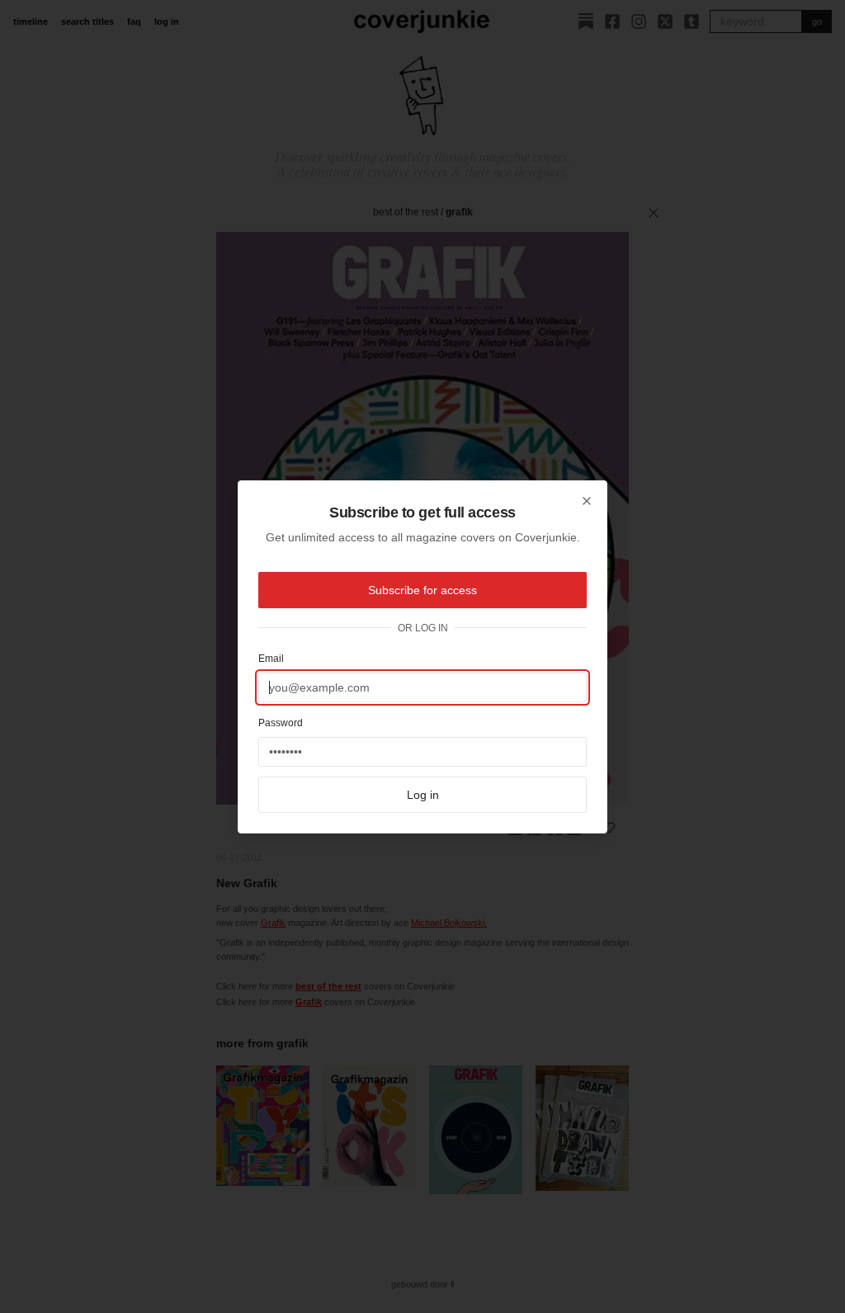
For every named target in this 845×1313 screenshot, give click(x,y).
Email (271, 658)
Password (280, 723)
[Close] (586, 501)
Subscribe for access (422, 590)
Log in (423, 794)
